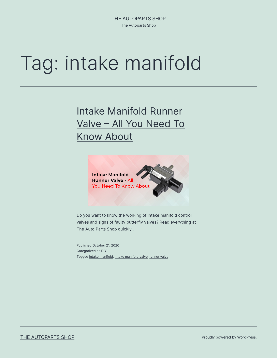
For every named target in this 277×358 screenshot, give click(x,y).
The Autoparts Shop (139, 19)
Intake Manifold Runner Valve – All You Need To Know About (131, 123)
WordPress (246, 337)
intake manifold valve (131, 256)
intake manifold (101, 256)
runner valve (158, 256)
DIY (104, 251)
